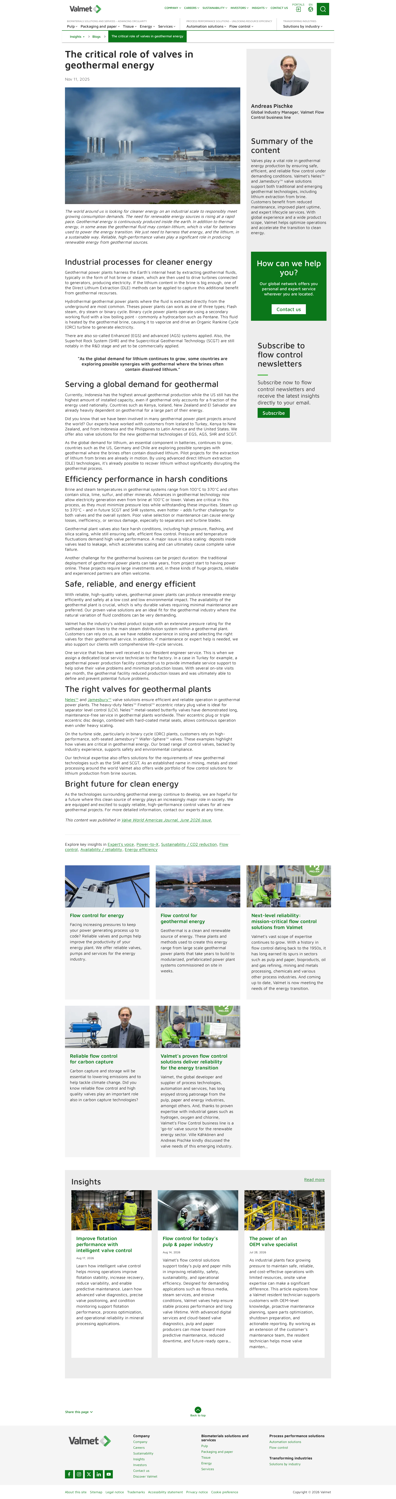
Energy (206, 1463)
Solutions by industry (285, 1464)
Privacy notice (197, 1492)
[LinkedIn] (99, 1474)
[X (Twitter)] (89, 1474)
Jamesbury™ (99, 699)
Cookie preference (224, 1492)
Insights (139, 1459)
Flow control (278, 1447)
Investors (140, 1465)
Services (207, 1469)
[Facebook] (69, 1474)
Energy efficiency (141, 849)
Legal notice (115, 1492)
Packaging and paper (217, 1451)
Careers (139, 1447)
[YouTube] (109, 1474)
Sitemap (96, 1492)
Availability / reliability (101, 849)
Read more (314, 1179)
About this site (76, 1492)
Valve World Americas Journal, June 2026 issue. (166, 820)
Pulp (204, 1446)
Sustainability (143, 1453)
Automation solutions (285, 1442)
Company (140, 1442)
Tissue (206, 1457)
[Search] (323, 9)
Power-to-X (147, 844)
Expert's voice (121, 844)
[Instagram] (79, 1474)
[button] (77, 36)
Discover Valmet (145, 1476)
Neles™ (71, 699)
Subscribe (274, 413)
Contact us (289, 309)
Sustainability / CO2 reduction (189, 844)
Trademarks (136, 1492)
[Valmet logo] (85, 9)
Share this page (77, 1412)
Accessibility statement (165, 1492)
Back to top (198, 1415)
